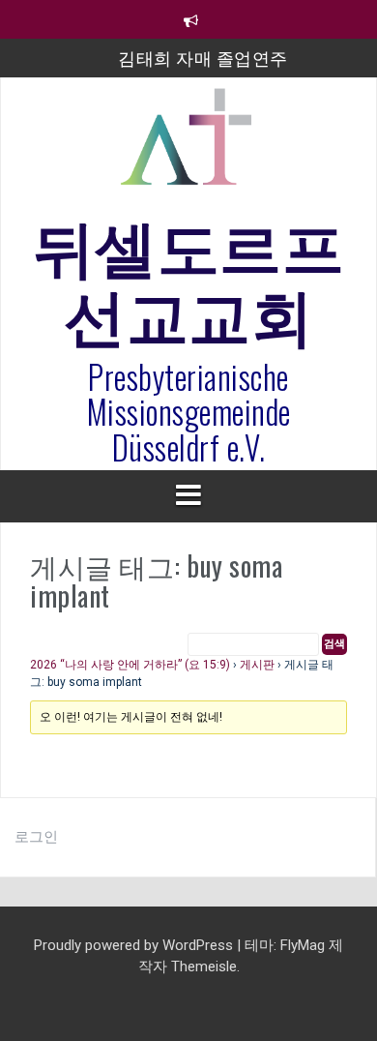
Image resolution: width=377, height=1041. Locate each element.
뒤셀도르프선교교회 (189, 276)
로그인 (36, 837)
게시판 (257, 664)
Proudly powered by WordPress (135, 945)
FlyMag (302, 945)
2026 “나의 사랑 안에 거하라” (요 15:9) (130, 664)
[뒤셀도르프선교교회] (188, 145)
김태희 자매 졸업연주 (203, 57)
